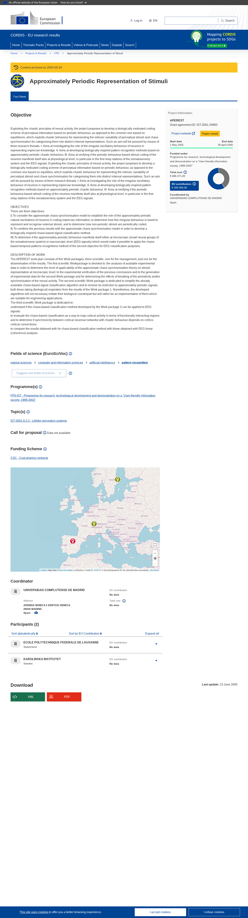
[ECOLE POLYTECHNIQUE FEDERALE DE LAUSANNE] (94, 524)
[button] (153, 21)
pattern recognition (135, 362)
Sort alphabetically (23, 633)
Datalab (117, 45)
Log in (138, 20)
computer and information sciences (60, 362)
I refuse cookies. (214, 912)
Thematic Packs (33, 45)
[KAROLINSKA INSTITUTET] (118, 479)
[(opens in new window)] (40, 18)
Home (16, 45)
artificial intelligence (102, 362)
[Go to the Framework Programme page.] (17, 81)
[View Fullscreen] (155, 545)
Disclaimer (154, 570)
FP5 (56, 53)
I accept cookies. (160, 912)
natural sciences (21, 362)
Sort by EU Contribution (84, 633)
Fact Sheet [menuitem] (19, 96)
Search (129, 45)
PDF (67, 696)
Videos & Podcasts (86, 45)
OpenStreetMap (66, 570)
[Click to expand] (156, 644)
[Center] (155, 558)
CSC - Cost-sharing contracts (29, 457)
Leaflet (43, 570)
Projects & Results (59, 45)
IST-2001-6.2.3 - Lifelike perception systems (39, 420)
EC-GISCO (96, 570)
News (105, 45)
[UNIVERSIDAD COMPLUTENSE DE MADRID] (73, 541)
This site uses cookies (34, 912)
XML (31, 696)
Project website (184, 133)
